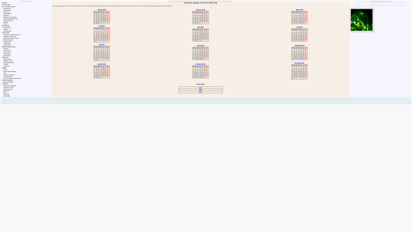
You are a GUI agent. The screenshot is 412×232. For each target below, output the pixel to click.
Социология (7, 52)
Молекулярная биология (11, 18)
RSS (5, 92)
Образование (7, 59)
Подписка (6, 94)
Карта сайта (7, 96)
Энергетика (7, 43)
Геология (6, 15)
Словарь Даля (8, 76)
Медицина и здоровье (10, 17)
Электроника (7, 45)
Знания (4, 68)
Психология (7, 50)
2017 (200, 88)
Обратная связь (8, 89)
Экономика (7, 53)
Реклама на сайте (9, 87)
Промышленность (9, 62)
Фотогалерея (6, 4)
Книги (5, 69)
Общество (5, 57)
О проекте (5, 84)
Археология (7, 8)
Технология (5, 33)
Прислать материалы (10, 85)
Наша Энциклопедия (10, 71)
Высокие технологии (10, 36)
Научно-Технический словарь (12, 78)
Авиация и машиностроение (12, 34)
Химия (5, 24)
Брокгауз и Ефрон (9, 75)
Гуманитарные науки (8, 47)
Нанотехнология (8, 39)
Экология (6, 66)
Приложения (7, 31)
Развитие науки (8, 61)
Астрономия (7, 10)
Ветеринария (7, 13)
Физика (6, 22)
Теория (6, 29)
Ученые (6, 64)
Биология (6, 12)
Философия (7, 55)
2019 (200, 92)
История (6, 48)
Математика (6, 26)
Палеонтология (8, 20)
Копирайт (6, 90)
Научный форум (7, 80)
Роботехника (7, 41)
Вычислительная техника (11, 38)
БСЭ (5, 73)
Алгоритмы (7, 27)
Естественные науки (8, 6)
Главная (4, 3)
